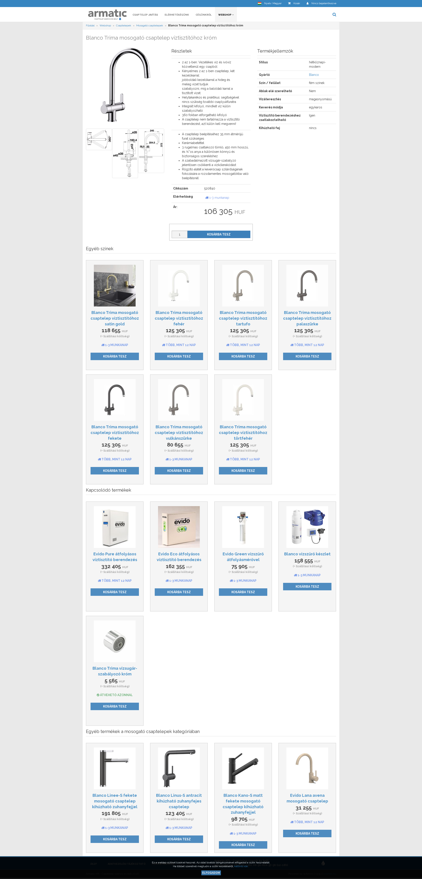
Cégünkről (204, 14)
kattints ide (241, 866)
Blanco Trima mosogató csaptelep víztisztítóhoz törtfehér (243, 432)
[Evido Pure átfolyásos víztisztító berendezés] (115, 527)
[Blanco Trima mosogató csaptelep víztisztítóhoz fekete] (115, 400)
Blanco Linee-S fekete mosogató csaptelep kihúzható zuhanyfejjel (114, 801)
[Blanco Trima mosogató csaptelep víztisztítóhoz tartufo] (243, 286)
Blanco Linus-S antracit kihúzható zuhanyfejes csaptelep (179, 801)
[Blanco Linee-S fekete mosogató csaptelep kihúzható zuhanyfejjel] (115, 768)
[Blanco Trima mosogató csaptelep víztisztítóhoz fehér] (179, 286)
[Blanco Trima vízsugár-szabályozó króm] (115, 641)
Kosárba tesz (219, 234)
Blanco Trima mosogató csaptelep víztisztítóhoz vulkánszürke (179, 432)
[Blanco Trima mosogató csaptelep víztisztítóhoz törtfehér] (243, 400)
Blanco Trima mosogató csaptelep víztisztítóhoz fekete (115, 432)
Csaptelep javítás (145, 14)
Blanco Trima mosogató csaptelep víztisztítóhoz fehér (179, 318)
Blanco (314, 75)
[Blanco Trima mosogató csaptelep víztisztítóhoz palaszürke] (307, 286)
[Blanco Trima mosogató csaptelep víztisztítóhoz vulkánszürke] (179, 400)
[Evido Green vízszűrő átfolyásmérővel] (243, 527)
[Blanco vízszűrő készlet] (307, 527)
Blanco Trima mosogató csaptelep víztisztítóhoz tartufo (243, 318)
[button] (270, 3)
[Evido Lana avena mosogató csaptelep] (307, 768)
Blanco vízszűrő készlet (307, 554)
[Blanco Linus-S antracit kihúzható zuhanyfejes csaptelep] (179, 768)
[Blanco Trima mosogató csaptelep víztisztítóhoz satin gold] (115, 286)
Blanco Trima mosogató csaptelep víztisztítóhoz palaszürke (307, 318)
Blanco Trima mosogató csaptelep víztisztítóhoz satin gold (115, 318)
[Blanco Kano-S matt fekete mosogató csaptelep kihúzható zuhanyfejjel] (243, 768)
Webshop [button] (225, 14)
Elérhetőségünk (177, 14)
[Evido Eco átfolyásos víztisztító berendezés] (179, 527)
